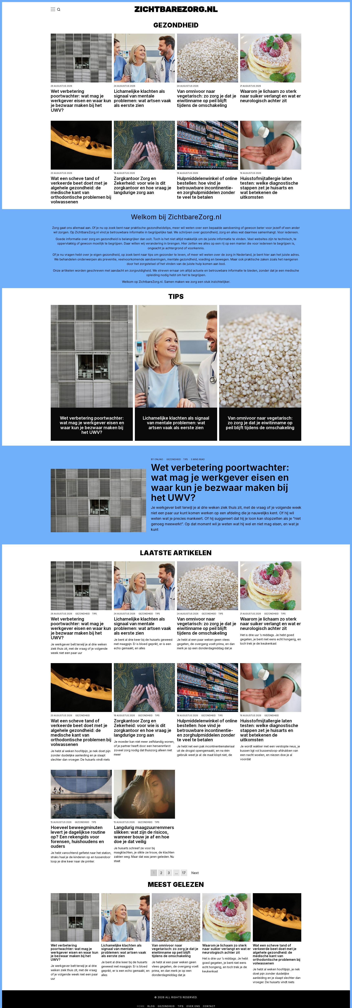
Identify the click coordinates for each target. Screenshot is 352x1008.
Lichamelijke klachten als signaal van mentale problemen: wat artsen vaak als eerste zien (142, 98)
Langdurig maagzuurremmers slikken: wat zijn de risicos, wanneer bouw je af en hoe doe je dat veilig (144, 834)
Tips (185, 459)
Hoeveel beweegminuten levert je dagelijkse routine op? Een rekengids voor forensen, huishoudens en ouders (78, 837)
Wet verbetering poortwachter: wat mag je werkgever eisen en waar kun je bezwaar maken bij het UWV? (81, 100)
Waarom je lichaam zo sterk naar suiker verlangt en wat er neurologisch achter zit (270, 96)
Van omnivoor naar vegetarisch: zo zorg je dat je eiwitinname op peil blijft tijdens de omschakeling (206, 98)
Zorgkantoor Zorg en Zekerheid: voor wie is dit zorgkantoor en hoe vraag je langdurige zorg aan (142, 185)
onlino (158, 459)
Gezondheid (173, 459)
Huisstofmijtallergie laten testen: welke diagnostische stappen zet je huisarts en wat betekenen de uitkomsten (269, 188)
